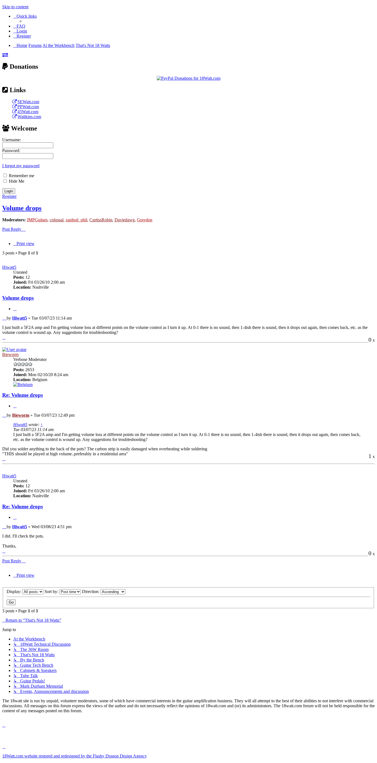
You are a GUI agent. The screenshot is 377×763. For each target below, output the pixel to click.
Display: (14, 591)
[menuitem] (19, 26)
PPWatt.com (28, 106)
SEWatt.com (28, 101)
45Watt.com (27, 111)
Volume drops (21, 208)
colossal (56, 219)
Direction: (91, 591)
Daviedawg (125, 219)
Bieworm (10, 354)
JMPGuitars (37, 219)
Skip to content (15, 6)
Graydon (144, 219)
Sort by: (51, 591)
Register (9, 196)
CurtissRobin (100, 219)
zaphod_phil (76, 219)
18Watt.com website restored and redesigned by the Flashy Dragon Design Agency (74, 756)
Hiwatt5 (9, 267)
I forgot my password (20, 165)
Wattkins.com (29, 116)
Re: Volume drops (22, 395)
